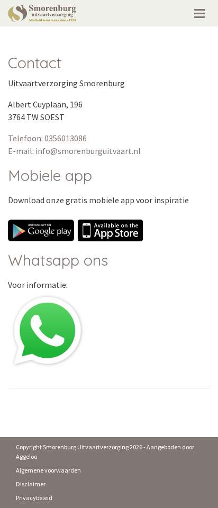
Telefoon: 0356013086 (47, 138)
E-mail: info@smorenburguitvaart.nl (74, 151)
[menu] (199, 10)
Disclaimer (31, 484)
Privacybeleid (34, 498)
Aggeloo (26, 456)
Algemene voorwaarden (48, 470)
